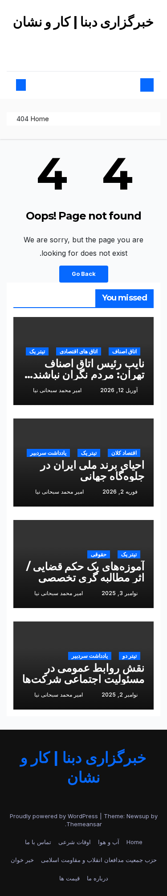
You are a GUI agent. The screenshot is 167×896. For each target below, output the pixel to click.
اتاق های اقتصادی (79, 351)
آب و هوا (108, 841)
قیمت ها (69, 878)
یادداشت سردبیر (48, 452)
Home (39, 118)
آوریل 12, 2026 (119, 390)
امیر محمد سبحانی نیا (57, 390)
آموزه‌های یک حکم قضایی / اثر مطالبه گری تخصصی (85, 572)
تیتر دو (129, 655)
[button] (28, 84)
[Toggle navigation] (87, 85)
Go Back (84, 273)
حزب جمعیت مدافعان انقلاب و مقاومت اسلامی (99, 859)
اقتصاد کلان (124, 452)
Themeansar (84, 824)
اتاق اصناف (124, 351)
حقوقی (98, 554)
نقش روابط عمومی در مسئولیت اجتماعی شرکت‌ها (83, 673)
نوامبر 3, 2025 (120, 593)
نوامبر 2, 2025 (120, 694)
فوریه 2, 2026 (120, 491)
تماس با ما (38, 841)
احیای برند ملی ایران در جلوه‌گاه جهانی (93, 470)
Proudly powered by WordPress (55, 816)
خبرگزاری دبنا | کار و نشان (84, 21)
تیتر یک (37, 351)
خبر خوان (22, 859)
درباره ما (97, 878)
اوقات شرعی (74, 841)
